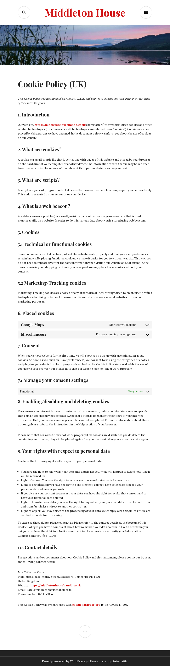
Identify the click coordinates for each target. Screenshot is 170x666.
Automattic (119, 661)
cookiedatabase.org (86, 605)
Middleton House (85, 12)
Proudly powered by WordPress (63, 661)
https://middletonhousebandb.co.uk (60, 125)
